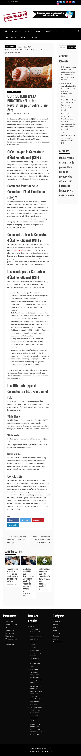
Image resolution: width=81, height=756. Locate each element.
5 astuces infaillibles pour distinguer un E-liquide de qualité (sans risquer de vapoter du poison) (28, 579)
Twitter (60, 2)
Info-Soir (9, 622)
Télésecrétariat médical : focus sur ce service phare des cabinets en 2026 (12, 575)
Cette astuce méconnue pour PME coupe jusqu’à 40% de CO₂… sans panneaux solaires (44, 578)
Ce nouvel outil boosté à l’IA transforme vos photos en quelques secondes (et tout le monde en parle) (68, 121)
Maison (27, 31)
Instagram (58, 4)
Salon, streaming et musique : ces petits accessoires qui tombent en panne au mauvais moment (36, 637)
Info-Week (10, 636)
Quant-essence (20, 250)
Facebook (58, 2)
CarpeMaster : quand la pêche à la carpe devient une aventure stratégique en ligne (36, 658)
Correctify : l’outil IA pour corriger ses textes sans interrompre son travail (68, 105)
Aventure (15, 31)
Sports (59, 31)
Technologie (9, 37)
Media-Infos (11, 645)
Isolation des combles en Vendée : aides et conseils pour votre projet (36, 729)
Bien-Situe (10, 633)
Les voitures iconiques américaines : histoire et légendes (16, 539)
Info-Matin (10, 630)
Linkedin (64, 2)
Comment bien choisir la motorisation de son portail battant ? (41, 539)
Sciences (24, 37)
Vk (73, 2)
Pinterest (67, 2)
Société (48, 31)
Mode (38, 31)
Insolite (34, 37)
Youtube (70, 2)
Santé (18, 92)
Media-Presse (34, 751)
